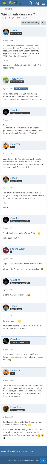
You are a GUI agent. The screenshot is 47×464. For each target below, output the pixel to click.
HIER (15, 238)
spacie (7, 18)
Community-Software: (23, 460)
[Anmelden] (37, 3)
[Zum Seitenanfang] (43, 460)
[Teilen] (43, 23)
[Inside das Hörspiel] (11, 3)
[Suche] (30, 3)
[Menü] (43, 3)
